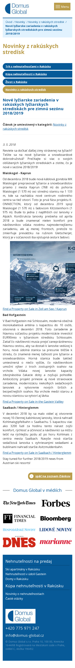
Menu (65, 7)
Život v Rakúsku (16, 82)
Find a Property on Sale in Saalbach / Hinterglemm (37, 453)
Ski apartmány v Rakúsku (22, 569)
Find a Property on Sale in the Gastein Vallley (33, 402)
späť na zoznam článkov (52, 476)
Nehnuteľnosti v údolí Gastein (25, 574)
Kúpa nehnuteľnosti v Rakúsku (26, 74)
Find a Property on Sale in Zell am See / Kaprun (35, 309)
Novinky (20, 22)
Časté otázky (14, 599)
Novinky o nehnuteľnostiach (24, 594)
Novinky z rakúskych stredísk (46, 22)
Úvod (8, 22)
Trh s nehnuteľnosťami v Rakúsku (28, 66)
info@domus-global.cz (24, 635)
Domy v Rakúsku (16, 579)
